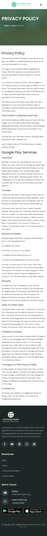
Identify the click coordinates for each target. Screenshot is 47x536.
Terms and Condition (11, 471)
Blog (4, 460)
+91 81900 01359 (18, 503)
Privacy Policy (8, 476)
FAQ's (5, 465)
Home (6, 26)
